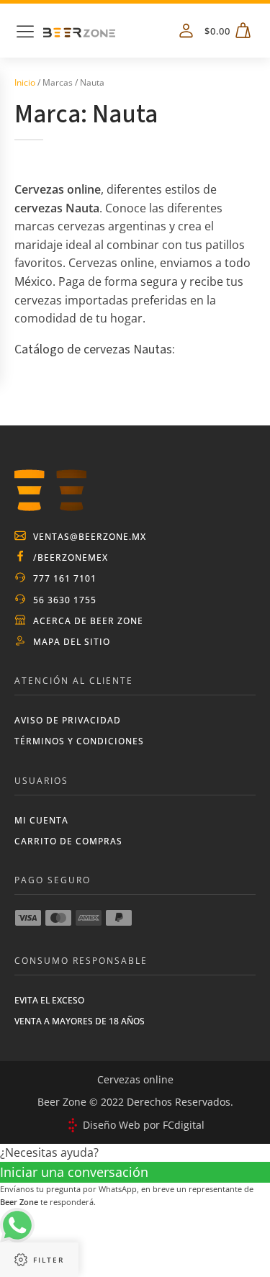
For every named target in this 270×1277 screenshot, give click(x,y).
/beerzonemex (70, 557)
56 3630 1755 (64, 600)
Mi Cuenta (41, 820)
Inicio (24, 82)
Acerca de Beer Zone (88, 621)
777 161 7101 (64, 578)
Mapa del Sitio (71, 642)
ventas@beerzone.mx (89, 537)
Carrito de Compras (68, 841)
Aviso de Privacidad (67, 720)
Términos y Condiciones (79, 741)
